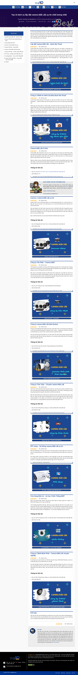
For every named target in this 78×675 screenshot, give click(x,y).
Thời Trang (17, 7)
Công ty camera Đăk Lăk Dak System (12, 49)
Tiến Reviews (33, 21)
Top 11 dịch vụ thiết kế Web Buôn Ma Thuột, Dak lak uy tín (50, 176)
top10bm (61, 36)
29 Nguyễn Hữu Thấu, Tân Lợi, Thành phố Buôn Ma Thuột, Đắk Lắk (50, 171)
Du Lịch (25, 7)
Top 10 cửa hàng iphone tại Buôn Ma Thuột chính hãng (49, 229)
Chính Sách (57, 672)
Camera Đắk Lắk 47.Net (10, 42)
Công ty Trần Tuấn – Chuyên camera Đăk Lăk (14, 51)
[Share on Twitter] (54, 21)
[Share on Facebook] (52, 21)
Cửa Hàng (47, 7)
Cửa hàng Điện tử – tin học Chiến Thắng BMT (14, 55)
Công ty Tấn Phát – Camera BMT (11, 47)
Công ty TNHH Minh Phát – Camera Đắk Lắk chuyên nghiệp (13, 59)
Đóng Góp (63, 672)
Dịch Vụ (55, 7)
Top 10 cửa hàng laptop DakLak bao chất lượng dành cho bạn (51, 412)
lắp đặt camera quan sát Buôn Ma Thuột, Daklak (51, 350)
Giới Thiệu (63, 7)
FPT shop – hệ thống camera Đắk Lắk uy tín (14, 53)
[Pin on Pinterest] (56, 21)
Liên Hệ (73, 672)
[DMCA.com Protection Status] (31, 664)
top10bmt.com (66, 186)
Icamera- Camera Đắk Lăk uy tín (11, 44)
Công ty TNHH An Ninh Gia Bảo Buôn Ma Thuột (13, 40)
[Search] (74, 2)
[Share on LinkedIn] (58, 21)
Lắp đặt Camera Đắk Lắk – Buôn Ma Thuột (13, 36)
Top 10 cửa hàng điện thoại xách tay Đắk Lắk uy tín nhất (50, 290)
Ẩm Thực (33, 7)
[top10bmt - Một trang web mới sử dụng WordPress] (39, 2)
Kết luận (7, 61)
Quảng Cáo (68, 672)
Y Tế (40, 7)
